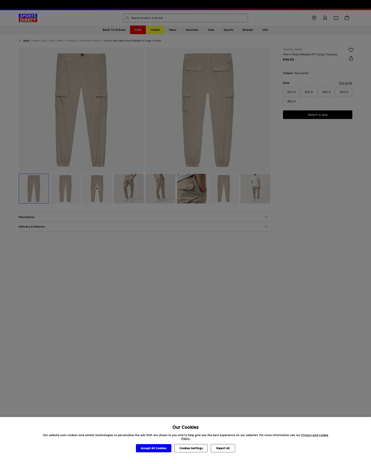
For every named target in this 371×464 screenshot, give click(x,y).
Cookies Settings (191, 448)
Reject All (223, 448)
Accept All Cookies (154, 448)
